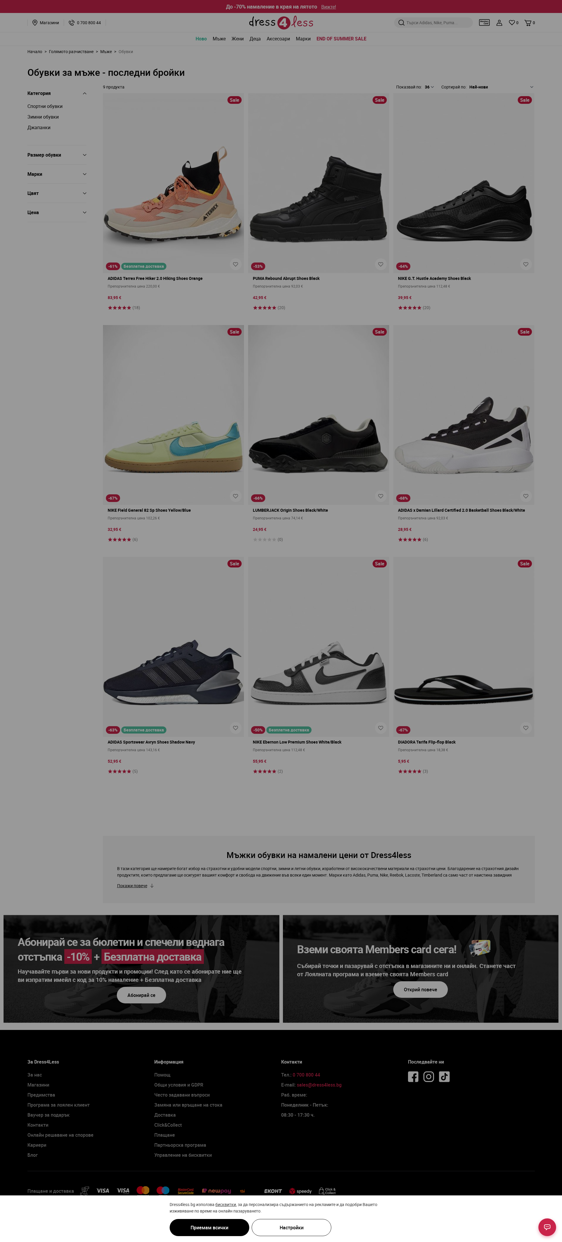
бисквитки (225, 1204)
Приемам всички (209, 1227)
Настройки (292, 1227)
